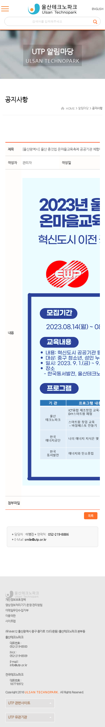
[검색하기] (96, 21)
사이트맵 (10, 621)
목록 (91, 516)
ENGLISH (98, 8)
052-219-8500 (18, 646)
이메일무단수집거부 (17, 610)
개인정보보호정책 (15, 599)
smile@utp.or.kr (35, 539)
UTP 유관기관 (17, 717)
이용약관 (10, 615)
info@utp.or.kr (18, 665)
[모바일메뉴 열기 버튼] (5, 10)
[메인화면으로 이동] (52, 9)
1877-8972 (16, 683)
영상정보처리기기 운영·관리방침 (23, 605)
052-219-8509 (18, 655)
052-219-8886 (58, 534)
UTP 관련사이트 (19, 703)
